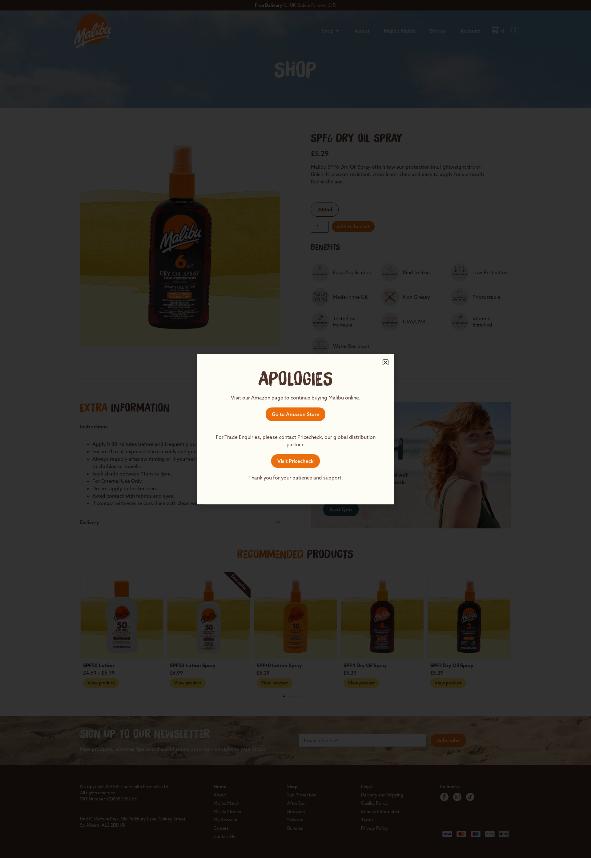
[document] (295, 429)
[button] (385, 362)
